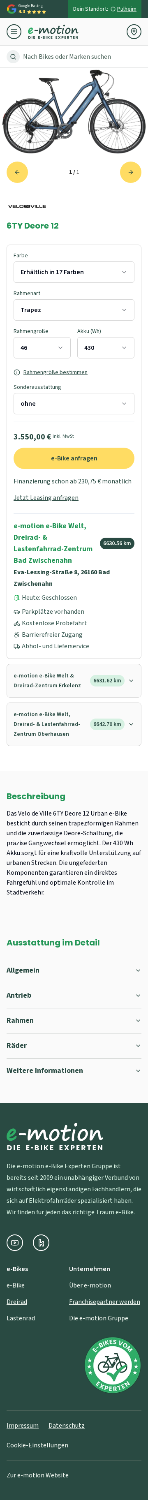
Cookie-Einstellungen (37, 1445)
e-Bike (16, 1285)
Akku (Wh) (89, 331)
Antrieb (19, 995)
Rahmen (20, 1020)
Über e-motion (90, 1285)
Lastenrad (21, 1318)
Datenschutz (67, 1425)
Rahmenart (27, 293)
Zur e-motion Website (38, 1475)
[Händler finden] (134, 31)
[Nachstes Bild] (130, 172)
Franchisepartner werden (104, 1301)
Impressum (23, 1425)
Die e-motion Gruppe (98, 1318)
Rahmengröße (31, 331)
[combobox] (74, 272)
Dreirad (17, 1301)
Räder (17, 1045)
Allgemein (23, 970)
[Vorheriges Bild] (17, 172)
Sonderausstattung (37, 387)
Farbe (21, 256)
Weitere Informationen (45, 1070)
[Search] (13, 56)
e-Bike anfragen (74, 458)
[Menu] (17, 31)
